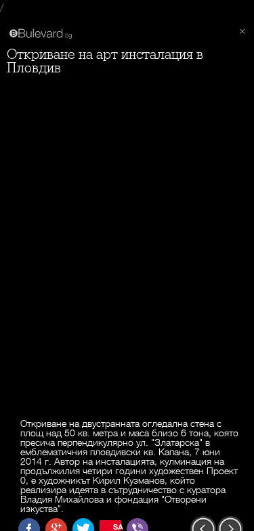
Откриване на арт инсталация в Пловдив (105, 61)
